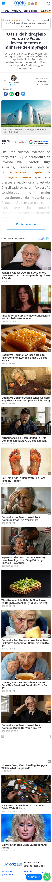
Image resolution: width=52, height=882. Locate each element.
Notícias (16, 10)
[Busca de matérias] (49, 4)
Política (14, 20)
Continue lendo (26, 224)
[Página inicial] (20, 4)
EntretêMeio (30, 10)
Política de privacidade (7, 873)
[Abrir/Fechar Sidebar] (3, 3)
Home (6, 10)
